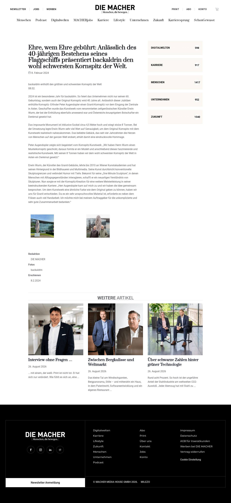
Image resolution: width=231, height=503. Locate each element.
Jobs (36, 9)
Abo (188, 9)
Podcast (41, 20)
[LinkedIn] (50, 449)
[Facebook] (31, 449)
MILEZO (145, 481)
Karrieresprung (178, 20)
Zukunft (158, 20)
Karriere (103, 20)
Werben (51, 9)
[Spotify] (60, 449)
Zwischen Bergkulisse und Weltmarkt (111, 362)
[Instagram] (40, 449)
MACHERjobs (83, 20)
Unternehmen (139, 20)
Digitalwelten (60, 20)
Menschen (24, 20)
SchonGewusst (204, 20)
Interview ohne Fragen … (50, 359)
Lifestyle (119, 20)
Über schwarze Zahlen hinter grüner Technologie (173, 362)
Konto (202, 9)
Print (175, 9)
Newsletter (18, 9)
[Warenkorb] (217, 9)
